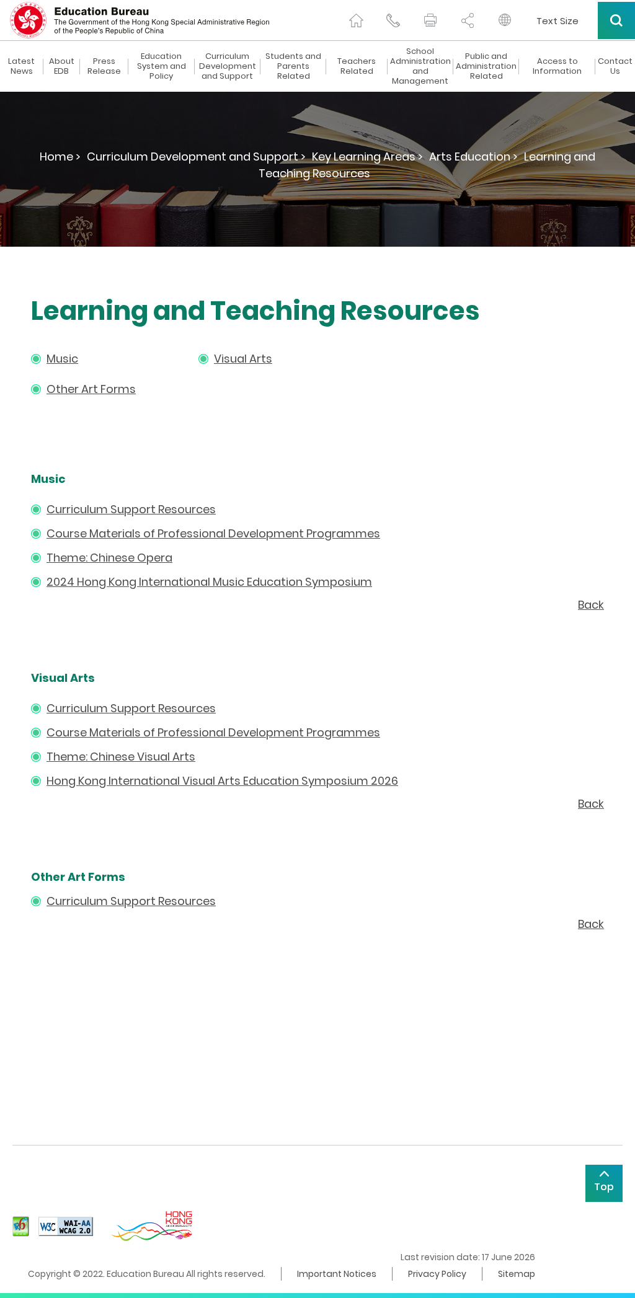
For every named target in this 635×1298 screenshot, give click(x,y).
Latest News (21, 66)
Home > (60, 156)
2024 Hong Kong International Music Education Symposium (209, 581)
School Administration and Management (420, 66)
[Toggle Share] (467, 20)
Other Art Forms (91, 389)
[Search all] (616, 20)
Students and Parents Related (293, 66)
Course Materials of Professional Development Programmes (213, 533)
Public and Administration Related (486, 66)
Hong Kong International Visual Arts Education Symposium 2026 (222, 780)
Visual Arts (243, 358)
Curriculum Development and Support (227, 66)
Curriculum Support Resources (131, 509)
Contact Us (615, 66)
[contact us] (393, 20)
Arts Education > (473, 156)
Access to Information (557, 66)
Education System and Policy (161, 66)
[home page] (355, 20)
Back (591, 604)
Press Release (104, 66)
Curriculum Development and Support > (196, 156)
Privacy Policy (437, 1274)
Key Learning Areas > (367, 156)
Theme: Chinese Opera (109, 557)
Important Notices (336, 1274)
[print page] (430, 20)
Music (62, 358)
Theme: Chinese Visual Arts (121, 756)
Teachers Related (356, 66)
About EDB (61, 66)
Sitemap (516, 1274)
